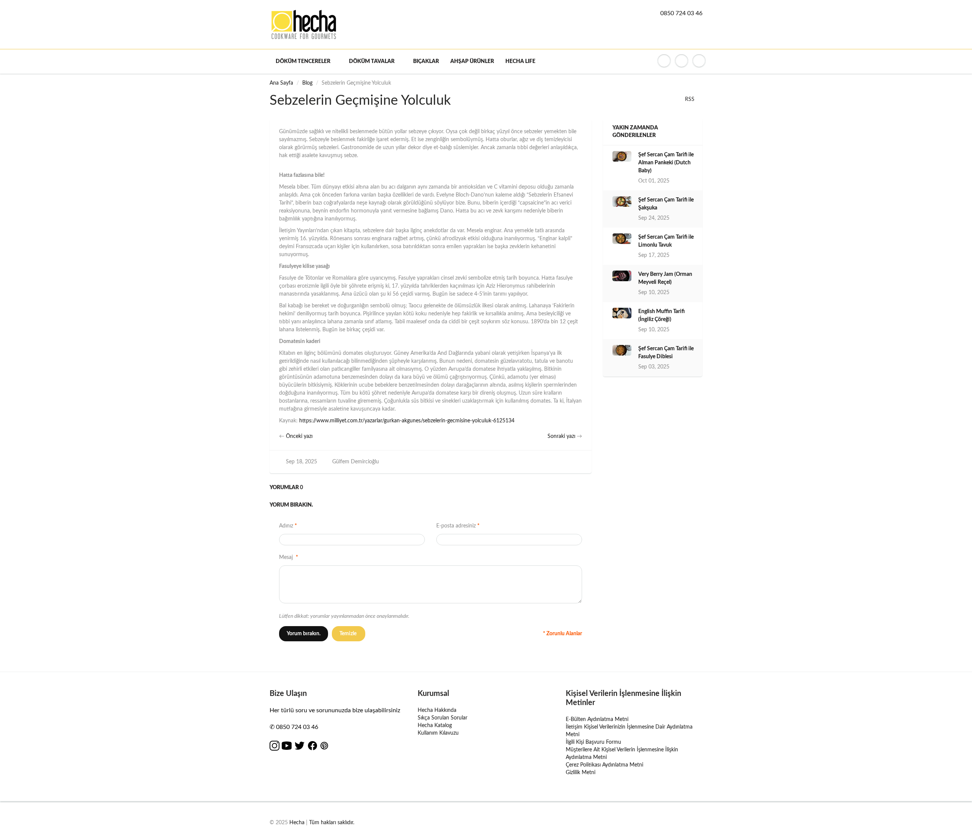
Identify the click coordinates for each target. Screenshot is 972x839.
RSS (689, 99)
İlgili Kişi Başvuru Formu (593, 742)
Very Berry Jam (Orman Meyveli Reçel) (665, 278)
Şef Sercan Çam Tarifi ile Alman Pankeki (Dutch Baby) (666, 162)
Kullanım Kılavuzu (438, 733)
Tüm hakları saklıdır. (331, 822)
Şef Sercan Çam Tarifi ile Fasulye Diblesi (666, 352)
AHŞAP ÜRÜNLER (472, 61)
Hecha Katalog (435, 725)
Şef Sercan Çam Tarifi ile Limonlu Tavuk (666, 241)
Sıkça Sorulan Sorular (442, 718)
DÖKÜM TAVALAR (371, 61)
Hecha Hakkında (437, 710)
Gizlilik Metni (580, 772)
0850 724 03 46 (681, 13)
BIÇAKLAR (426, 61)
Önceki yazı (299, 436)
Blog (307, 83)
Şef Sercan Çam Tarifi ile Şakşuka (666, 204)
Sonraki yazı (561, 436)
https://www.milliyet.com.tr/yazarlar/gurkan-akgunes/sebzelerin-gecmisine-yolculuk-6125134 (406, 420)
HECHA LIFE (520, 61)
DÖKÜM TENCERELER (303, 61)
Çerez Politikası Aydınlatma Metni (604, 765)
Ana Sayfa (281, 83)
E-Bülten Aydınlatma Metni (597, 719)
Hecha (297, 822)
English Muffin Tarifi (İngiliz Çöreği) (661, 315)
